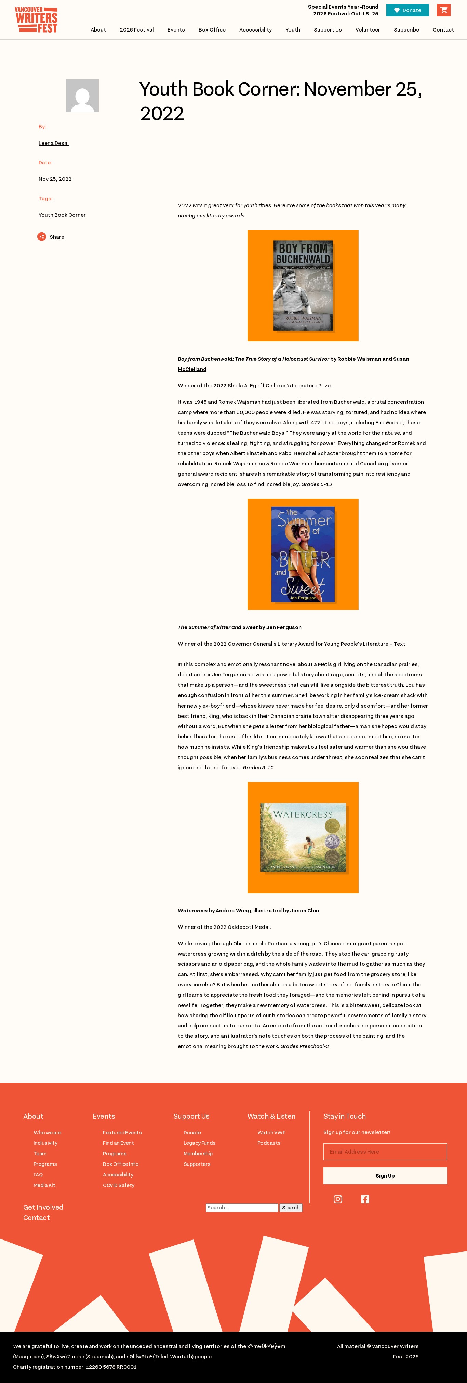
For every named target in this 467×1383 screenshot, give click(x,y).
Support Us (328, 29)
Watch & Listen (271, 1116)
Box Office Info (120, 1164)
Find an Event (118, 1142)
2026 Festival (137, 29)
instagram (338, 1199)
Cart (444, 10)
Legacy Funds (200, 1142)
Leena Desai (54, 143)
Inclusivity (45, 1142)
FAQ (38, 1174)
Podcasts (269, 1142)
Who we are (47, 1132)
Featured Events (122, 1132)
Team (40, 1153)
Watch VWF (271, 1132)
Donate (412, 10)
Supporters (197, 1164)
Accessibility (255, 29)
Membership (198, 1153)
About (98, 29)
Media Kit (44, 1185)
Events (176, 29)
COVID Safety (118, 1185)
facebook (365, 1199)
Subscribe (406, 29)
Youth (292, 29)
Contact (443, 29)
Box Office (212, 29)
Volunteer (368, 29)
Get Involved (43, 1207)
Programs (45, 1164)
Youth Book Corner (62, 215)
